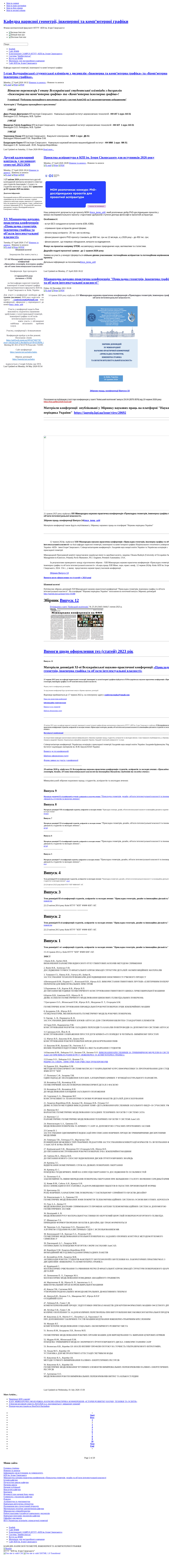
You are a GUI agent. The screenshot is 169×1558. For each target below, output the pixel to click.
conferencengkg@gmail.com (26, 300)
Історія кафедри (11, 1480)
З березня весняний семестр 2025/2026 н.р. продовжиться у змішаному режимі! (44, 1404)
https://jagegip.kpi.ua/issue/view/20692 (100, 412)
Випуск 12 (69, 600)
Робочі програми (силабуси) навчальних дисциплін (27, 1513)
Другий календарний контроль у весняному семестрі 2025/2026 (20, 161)
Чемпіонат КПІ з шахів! (19, 1399)
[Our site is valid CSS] (14, 1553)
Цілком (46, 814)
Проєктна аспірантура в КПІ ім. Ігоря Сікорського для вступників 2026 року (99, 157)
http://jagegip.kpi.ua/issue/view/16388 (59, 594)
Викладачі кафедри (12, 1489)
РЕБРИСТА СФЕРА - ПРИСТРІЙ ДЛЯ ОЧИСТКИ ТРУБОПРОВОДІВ (76, 1062)
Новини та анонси (37, 82)
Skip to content (12, 3)
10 (92, 1441)
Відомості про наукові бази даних (19, 1494)
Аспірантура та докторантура (17, 1501)
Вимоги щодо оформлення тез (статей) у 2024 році (67, 577)
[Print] (15, 85)
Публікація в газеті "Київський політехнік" (69, 607)
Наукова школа (10, 1485)
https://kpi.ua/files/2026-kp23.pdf (57, 402)
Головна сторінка (11, 1468)
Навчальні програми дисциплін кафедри (22, 1516)
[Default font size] (17, 35)
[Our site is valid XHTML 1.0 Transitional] (42, 1553)
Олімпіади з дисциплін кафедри (18, 1497)
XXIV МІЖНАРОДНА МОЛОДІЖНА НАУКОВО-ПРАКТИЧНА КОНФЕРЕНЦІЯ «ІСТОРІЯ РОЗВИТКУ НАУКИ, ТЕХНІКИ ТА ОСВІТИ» (73, 1401)
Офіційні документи (13, 1518)
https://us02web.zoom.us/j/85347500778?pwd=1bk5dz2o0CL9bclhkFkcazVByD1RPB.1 (24, 341)
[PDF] (21, 85)
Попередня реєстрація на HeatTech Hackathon (29, 1406)
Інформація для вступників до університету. (23, 1473)
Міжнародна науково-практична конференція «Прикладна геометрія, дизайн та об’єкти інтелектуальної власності (55, 1478)
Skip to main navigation (16, 5)
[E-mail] (7, 85)
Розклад (7, 1499)
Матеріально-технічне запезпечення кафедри (24, 1508)
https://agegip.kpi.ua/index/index (23, 352)
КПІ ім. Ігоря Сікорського (15, 1475)
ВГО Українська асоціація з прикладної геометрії (26, 1520)
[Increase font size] (17, 32)
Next (92, 1444)
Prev (92, 1417)
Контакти (8, 1492)
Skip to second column (15, 10)
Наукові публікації (12, 1487)
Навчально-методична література (18, 1504)
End (92, 1446)
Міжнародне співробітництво (17, 1511)
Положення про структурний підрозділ (21, 1506)
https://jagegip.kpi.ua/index (23, 359)
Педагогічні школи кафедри (16, 1482)
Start (92, 1415)
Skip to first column (14, 8)
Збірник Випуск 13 (59, 573)
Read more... (48, 149)
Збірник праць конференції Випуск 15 (110, 391)
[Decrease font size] (17, 37)
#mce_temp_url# (16, 304)
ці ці (46, 828)
